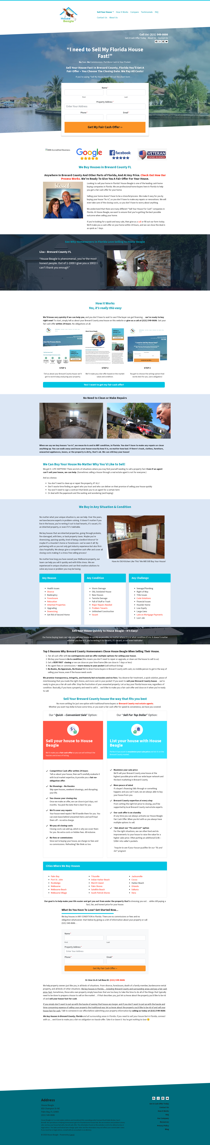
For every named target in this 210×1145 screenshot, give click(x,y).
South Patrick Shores (100, 892)
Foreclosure (52, 598)
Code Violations (144, 598)
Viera (133, 892)
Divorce (50, 591)
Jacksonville (136, 876)
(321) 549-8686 (117, 980)
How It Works (122, 12)
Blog (167, 1129)
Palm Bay (55, 876)
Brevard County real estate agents (136, 703)
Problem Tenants (100, 608)
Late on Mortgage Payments (150, 614)
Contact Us (102, 17)
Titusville (95, 876)
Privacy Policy (163, 1125)
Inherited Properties (56, 604)
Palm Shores (96, 886)
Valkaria (135, 889)
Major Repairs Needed (102, 604)
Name (105, 87)
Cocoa (134, 879)
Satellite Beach (98, 889)
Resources (164, 1122)
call (139, 221)
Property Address (105, 101)
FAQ (156, 12)
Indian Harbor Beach (100, 879)
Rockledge (55, 883)
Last (126, 97)
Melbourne (55, 886)
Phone (84, 112)
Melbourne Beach (58, 889)
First (84, 97)
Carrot (71, 1134)
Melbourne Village (59, 892)
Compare (134, 12)
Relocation (52, 601)
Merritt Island (97, 883)
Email (126, 112)
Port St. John (57, 879)
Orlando (135, 886)
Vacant (95, 614)
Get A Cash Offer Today (135, 38)
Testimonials (147, 12)
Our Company (163, 1118)
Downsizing (52, 611)
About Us (113, 17)
